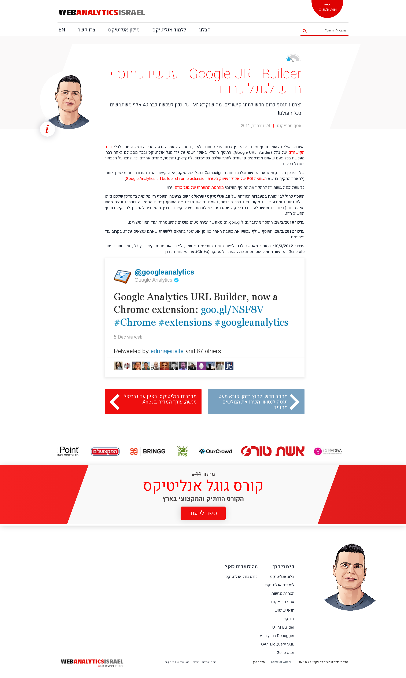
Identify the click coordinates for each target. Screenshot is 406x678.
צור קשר (287, 619)
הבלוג (205, 30)
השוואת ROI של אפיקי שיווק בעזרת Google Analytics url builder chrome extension (196, 179)
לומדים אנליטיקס (279, 585)
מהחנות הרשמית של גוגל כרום (199, 187)
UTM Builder (283, 627)
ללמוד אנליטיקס (169, 30)
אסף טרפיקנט (282, 602)
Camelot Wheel (281, 662)
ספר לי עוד (203, 513)
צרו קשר (86, 30)
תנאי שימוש (284, 610)
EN (62, 30)
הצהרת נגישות (283, 593)
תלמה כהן (259, 662)
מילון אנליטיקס (124, 30)
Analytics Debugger (277, 636)
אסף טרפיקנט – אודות (204, 662)
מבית (327, 5)
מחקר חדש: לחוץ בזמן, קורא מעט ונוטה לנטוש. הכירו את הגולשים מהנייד (253, 402)
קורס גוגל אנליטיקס (241, 577)
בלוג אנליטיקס (282, 577)
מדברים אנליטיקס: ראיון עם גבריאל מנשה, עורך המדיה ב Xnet (160, 399)
